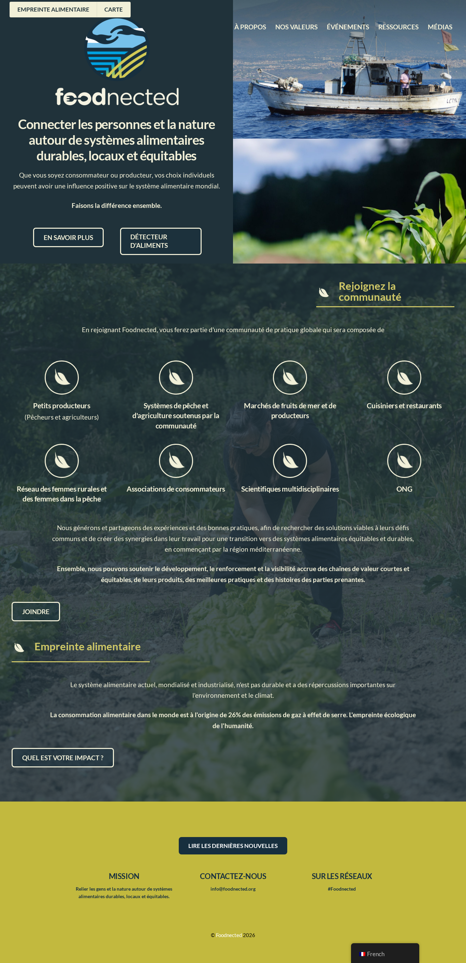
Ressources (398, 27)
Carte (113, 9)
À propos (250, 27)
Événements (348, 27)
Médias (440, 27)
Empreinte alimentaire (53, 9)
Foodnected (229, 935)
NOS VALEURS (296, 27)
